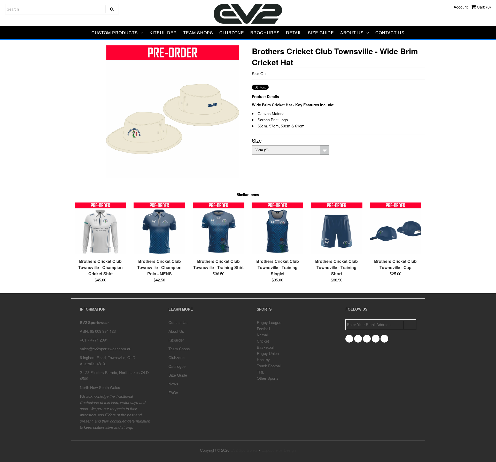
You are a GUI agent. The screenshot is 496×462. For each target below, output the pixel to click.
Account (461, 7)
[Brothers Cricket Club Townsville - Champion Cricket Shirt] (100, 252)
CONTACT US (390, 33)
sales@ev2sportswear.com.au (105, 348)
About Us (176, 331)
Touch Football (269, 365)
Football (263, 328)
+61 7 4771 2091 (94, 340)
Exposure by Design (278, 450)
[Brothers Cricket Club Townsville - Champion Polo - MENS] (159, 252)
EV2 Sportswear (244, 450)
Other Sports (267, 378)
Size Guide (177, 375)
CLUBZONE (231, 33)
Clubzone (176, 357)
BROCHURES (265, 33)
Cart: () (483, 7)
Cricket (263, 341)
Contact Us (178, 322)
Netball (262, 334)
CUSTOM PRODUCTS (114, 33)
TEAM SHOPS (198, 33)
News (173, 383)
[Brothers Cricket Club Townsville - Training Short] (336, 252)
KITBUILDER (163, 33)
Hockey (263, 359)
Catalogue (176, 366)
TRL (260, 372)
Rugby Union (268, 353)
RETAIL (294, 33)
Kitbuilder (176, 340)
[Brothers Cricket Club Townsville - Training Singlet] (277, 252)
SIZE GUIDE (321, 33)
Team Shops (179, 348)
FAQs (173, 392)
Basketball (265, 347)
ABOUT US (352, 33)
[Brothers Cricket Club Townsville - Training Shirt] (218, 252)
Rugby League (269, 322)
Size (257, 140)
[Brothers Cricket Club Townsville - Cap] (395, 252)
